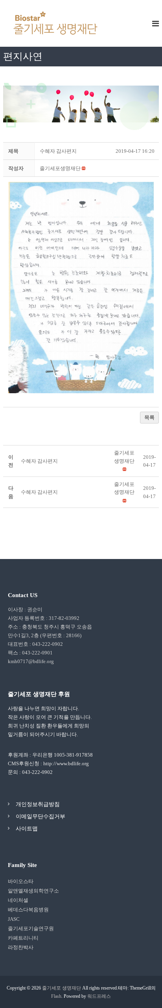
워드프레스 (99, 996)
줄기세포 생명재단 (61, 988)
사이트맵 (27, 829)
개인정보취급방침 (38, 804)
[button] (60, 168)
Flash (56, 996)
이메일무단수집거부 (40, 816)
